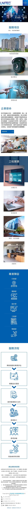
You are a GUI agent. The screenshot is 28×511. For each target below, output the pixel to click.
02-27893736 (6, 499)
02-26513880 (6, 496)
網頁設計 (9, 508)
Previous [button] (0, 14)
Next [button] (27, 14)
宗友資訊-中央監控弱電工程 (6, 3)
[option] (14, 14)
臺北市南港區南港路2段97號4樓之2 (12, 503)
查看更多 (4, 131)
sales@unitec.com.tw (9, 501)
